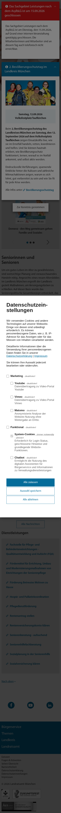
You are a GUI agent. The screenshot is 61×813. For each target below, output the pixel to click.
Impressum (40, 356)
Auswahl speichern (30, 491)
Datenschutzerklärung (19, 356)
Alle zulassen (30, 482)
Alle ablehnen (30, 499)
